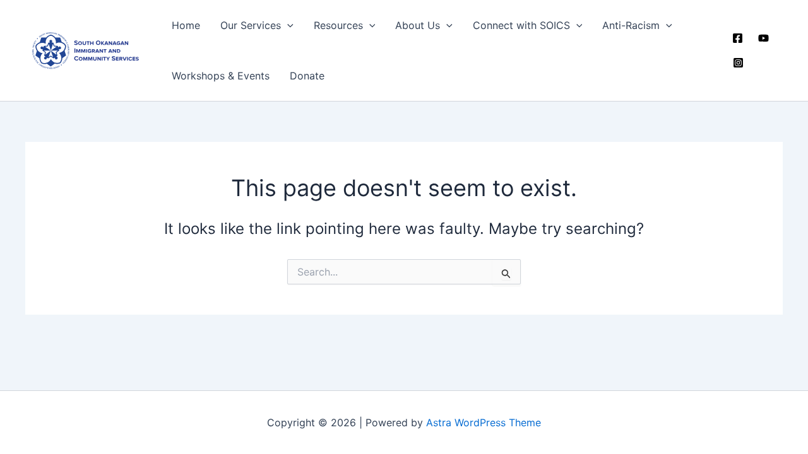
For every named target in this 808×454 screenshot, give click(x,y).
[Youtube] (763, 38)
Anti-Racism (631, 25)
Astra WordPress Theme (483, 422)
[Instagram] (738, 62)
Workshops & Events (221, 75)
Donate (307, 75)
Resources (338, 25)
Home (186, 25)
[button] (287, 25)
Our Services (250, 25)
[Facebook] (737, 38)
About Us (417, 25)
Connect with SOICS (521, 25)
